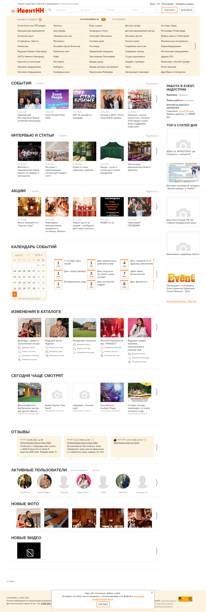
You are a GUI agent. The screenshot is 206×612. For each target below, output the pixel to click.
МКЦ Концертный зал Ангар (126, 443)
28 (34, 288)
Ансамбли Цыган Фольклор (66, 46)
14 (34, 277)
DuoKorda (24, 492)
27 (29, 288)
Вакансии (172, 94)
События (21, 83)
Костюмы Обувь (169, 25)
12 (24, 277)
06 (29, 271)
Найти (49, 10)
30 (43, 288)
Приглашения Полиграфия (102, 56)
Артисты (57, 25)
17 (14, 282)
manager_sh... (142, 492)
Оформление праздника (101, 51)
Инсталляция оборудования (174, 51)
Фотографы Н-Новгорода (173, 31)
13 (29, 277)
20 (29, 282)
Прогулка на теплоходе (29, 62)
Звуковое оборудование (29, 67)
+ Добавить (40, 83)
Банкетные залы (61, 51)
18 (19, 282)
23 (43, 282)
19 (24, 282)
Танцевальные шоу (62, 36)
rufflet (103, 492)
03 (14, 271)
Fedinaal (64, 492)
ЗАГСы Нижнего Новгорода (31, 56)
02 (43, 265)
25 (19, 288)
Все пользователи (79, 470)
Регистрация (167, 4)
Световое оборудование (29, 72)
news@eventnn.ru (169, 601)
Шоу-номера (59, 31)
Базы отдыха (95, 25)
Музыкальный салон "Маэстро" (182, 301)
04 (19, 271)
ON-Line (96, 470)
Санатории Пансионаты (100, 36)
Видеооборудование (171, 46)
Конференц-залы (61, 72)
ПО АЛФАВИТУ (119, 19)
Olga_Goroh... (83, 492)
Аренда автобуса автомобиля (103, 67)
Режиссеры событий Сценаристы (177, 62)
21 (34, 282)
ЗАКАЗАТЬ (169, 10)
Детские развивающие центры (140, 31)
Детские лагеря (132, 25)
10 (14, 277)
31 (14, 294)
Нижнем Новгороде (69, 4)
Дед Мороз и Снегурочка (173, 72)
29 (38, 288)
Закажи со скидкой (27, 19)
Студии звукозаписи (135, 56)
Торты (128, 67)
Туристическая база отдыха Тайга (35, 443)
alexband (123, 492)
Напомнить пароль (185, 4)
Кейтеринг (58, 67)
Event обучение (168, 67)
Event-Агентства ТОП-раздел (32, 25)
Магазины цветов (133, 36)
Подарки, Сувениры (134, 62)
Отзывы (20, 432)
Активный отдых (25, 36)
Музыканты (58, 41)
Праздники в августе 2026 (29, 299)
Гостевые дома (96, 41)
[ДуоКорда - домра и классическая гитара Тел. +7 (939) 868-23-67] (28, 518)
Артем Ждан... (44, 492)
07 (34, 271)
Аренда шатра (96, 62)
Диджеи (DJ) (167, 56)
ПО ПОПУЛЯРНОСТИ (89, 19)
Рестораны (58, 62)
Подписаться (152, 83)
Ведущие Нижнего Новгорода (32, 51)
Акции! (18, 191)
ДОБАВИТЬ (187, 10)
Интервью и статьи (32, 135)
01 (38, 265)
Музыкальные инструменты (174, 41)
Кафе (56, 56)
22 (38, 282)
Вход (152, 4)
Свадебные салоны (134, 51)
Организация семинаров (137, 72)
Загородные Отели (98, 31)
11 (19, 277)
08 (38, 271)
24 (14, 288)
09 (43, 271)
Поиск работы (175, 100)
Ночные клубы (132, 41)
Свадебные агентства (135, 46)
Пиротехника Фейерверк (101, 72)
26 (24, 288)
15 (38, 277)
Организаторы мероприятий (31, 31)
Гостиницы (94, 46)
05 (24, 271)
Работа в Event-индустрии (181, 87)
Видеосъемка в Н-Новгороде (175, 36)
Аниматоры (23, 46)
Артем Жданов (186, 111)
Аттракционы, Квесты (28, 41)
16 (43, 277)
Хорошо (103, 604)
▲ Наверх (10, 581)
